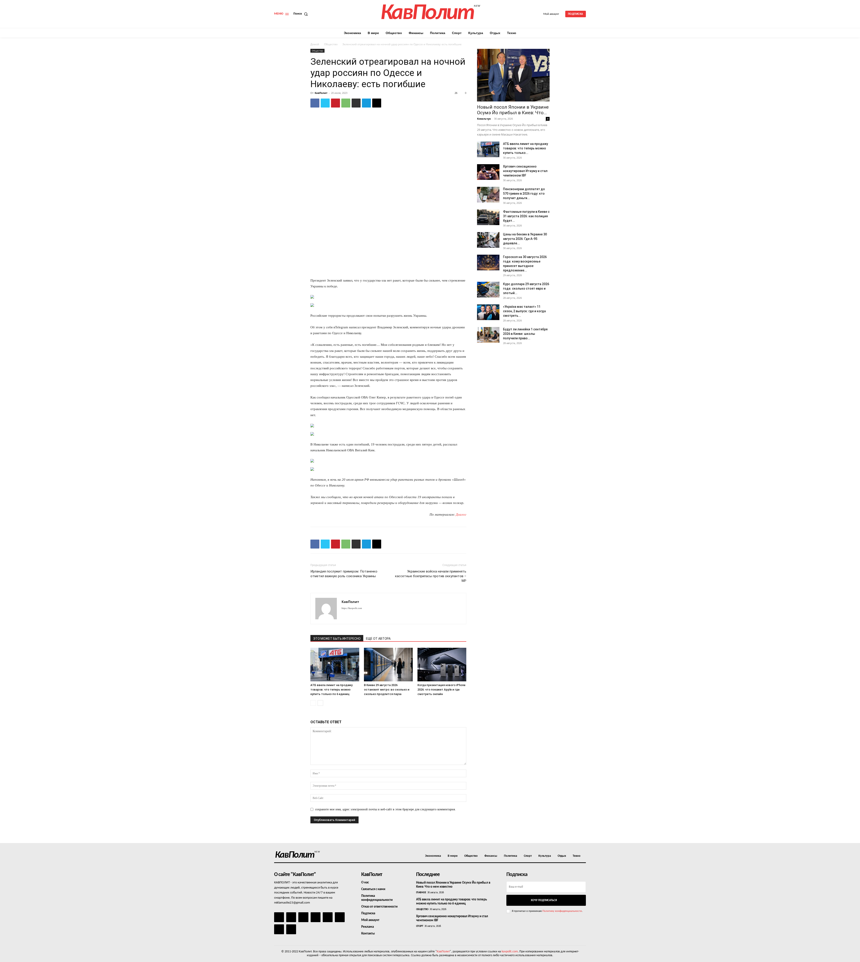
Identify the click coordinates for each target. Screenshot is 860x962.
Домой (314, 44)
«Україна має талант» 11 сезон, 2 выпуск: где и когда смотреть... (524, 311)
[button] (301, 14)
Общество (331, 44)
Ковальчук (484, 118)
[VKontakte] (279, 929)
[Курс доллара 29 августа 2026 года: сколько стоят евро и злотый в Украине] (488, 289)
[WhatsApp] (345, 103)
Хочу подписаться (544, 900)
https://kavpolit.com (352, 608)
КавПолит (321, 93)
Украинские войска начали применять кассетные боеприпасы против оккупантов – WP (430, 576)
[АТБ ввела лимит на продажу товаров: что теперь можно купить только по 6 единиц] (334, 664)
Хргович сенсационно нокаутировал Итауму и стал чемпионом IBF (525, 171)
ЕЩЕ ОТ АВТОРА (378, 638)
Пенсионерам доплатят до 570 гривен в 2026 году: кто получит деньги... (524, 193)
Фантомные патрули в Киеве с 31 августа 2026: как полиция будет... (526, 216)
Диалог (461, 514)
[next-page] (320, 703)
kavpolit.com (510, 951)
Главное (421, 892)
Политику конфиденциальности (562, 911)
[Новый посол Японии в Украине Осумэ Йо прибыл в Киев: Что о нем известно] (513, 75)
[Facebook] (314, 103)
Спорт (419, 926)
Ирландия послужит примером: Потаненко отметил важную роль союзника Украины (343, 573)
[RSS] (315, 917)
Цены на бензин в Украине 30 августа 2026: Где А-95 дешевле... (525, 238)
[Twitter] (325, 103)
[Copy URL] (376, 103)
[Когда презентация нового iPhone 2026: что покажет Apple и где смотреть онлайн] (441, 664)
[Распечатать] (356, 103)
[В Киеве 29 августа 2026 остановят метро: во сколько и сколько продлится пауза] (388, 664)
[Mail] (303, 917)
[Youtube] (291, 929)
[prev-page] (313, 703)
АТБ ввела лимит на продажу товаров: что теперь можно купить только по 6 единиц (331, 689)
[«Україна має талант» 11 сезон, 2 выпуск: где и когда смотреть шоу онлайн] (488, 312)
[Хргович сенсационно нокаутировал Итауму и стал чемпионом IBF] (488, 172)
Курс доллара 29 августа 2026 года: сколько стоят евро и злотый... (526, 288)
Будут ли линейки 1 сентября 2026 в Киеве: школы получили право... (525, 333)
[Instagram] (291, 917)
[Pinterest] (335, 103)
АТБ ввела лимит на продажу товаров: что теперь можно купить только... (525, 148)
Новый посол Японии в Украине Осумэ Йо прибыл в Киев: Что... (513, 109)
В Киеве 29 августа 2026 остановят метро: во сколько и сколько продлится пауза (386, 689)
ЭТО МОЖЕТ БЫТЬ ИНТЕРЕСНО (337, 638)
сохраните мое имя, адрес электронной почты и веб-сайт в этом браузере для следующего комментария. (385, 809)
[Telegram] (366, 103)
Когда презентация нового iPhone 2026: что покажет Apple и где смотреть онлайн (441, 689)
